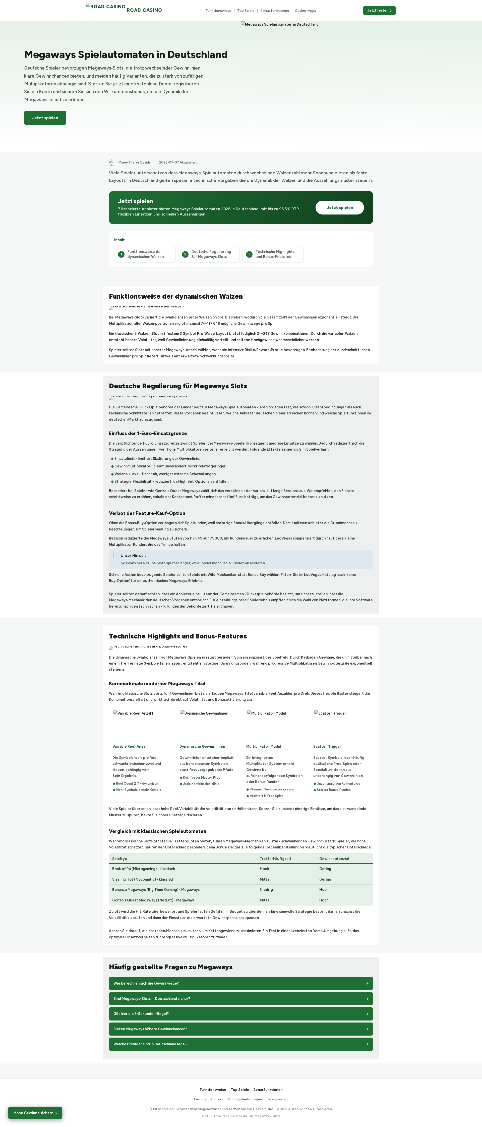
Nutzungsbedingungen (244, 1099)
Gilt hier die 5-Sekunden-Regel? (141, 1013)
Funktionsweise (218, 11)
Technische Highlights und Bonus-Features (275, 254)
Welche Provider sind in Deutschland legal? (150, 1044)
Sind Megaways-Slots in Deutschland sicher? (151, 998)
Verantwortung (277, 1099)
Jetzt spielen (45, 117)
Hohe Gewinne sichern (33, 1113)
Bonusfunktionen (274, 11)
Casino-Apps (305, 11)
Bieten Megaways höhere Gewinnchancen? (150, 1029)
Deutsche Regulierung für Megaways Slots (211, 254)
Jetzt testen (377, 10)
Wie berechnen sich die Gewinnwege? (146, 983)
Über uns (199, 1099)
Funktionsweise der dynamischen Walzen (146, 254)
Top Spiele (245, 11)
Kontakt (217, 1099)
